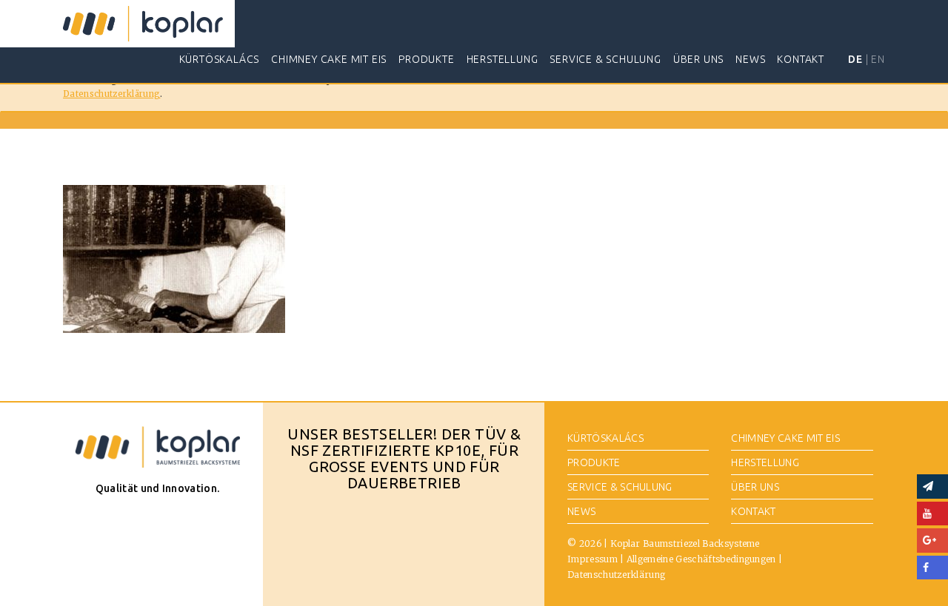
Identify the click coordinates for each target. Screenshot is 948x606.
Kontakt (800, 59)
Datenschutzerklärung (111, 94)
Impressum (592, 559)
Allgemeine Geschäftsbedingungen (701, 559)
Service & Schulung (605, 59)
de (855, 59)
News (750, 59)
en (878, 59)
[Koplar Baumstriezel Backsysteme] (143, 23)
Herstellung (502, 59)
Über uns (698, 59)
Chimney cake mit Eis (329, 59)
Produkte (426, 59)
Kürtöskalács (219, 59)
